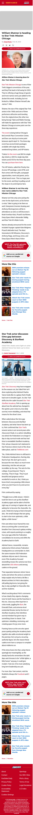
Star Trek (9, 320)
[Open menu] (3, 3)
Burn (21, 605)
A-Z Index (22, 789)
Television (10, 758)
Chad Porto (8, 42)
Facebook (21, 674)
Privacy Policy (6, 782)
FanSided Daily (6, 778)
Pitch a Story (24, 778)
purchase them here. (15, 163)
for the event (12, 154)
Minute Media (12, 799)
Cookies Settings (7, 795)
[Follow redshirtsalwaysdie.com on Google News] (28, 255)
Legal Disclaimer (25, 785)
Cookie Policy (6, 785)
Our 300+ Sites (24, 775)
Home (3, 320)
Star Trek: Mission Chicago (11, 85)
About (3, 772)
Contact (4, 775)
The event (5, 133)
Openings (22, 772)
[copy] (13, 45)
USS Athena (14, 565)
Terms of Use (24, 782)
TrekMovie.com (22, 450)
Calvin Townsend (9, 353)
